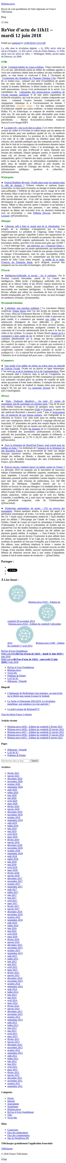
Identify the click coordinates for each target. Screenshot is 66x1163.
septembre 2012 (15, 1053)
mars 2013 (12, 1036)
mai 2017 (11, 897)
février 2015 (13, 972)
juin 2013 (12, 1028)
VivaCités (12, 673)
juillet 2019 (12, 825)
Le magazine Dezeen (39, 388)
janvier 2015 (13, 975)
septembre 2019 (15, 820)
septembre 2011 (15, 1086)
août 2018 (12, 856)
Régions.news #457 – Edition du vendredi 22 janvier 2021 (35, 732)
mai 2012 (11, 1064)
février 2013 (13, 1039)
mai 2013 (11, 1031)
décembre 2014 (14, 978)
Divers (10, 1098)
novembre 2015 (15, 947)
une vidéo (50, 319)
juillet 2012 (12, 1058)
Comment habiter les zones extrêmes (26, 67)
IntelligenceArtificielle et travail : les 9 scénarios (30, 275)
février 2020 (13, 806)
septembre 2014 (15, 986)
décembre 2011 (14, 1078)
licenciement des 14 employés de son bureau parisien (33, 413)
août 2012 (12, 1055)
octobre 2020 (13, 784)
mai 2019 (11, 831)
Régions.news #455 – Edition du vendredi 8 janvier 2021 (35, 737)
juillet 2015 (12, 958)
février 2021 (13, 773)
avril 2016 (12, 934)
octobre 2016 (13, 917)
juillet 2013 (12, 1025)
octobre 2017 (13, 884)
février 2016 (13, 939)
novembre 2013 (15, 1014)
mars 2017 (12, 903)
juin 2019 (12, 828)
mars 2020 (12, 803)
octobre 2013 (13, 1017)
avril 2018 (12, 867)
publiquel (16, 43)
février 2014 (13, 1006)
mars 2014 (12, 1003)
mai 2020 (11, 798)
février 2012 (13, 1072)
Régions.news (8, 3)
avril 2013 (12, 1033)
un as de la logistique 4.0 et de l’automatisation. (35, 371)
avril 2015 (12, 967)
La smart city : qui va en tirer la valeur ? (23, 127)
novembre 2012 (15, 1047)
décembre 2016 (14, 911)
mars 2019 (12, 837)
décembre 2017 (14, 878)
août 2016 (12, 922)
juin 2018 (12, 861)
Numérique (12, 1106)
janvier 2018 (13, 875)
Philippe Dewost (41, 213)
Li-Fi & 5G (12, 678)
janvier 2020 (13, 809)
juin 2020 (12, 795)
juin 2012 (12, 1061)
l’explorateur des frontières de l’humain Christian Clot (29, 78)
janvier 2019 (13, 842)
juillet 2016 (12, 925)
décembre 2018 (14, 845)
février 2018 (13, 873)
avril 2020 (12, 801)
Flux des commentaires (18, 1135)
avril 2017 (12, 900)
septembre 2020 (15, 787)
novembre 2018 (15, 848)
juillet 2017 (12, 892)
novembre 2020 (15, 781)
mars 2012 (12, 1069)
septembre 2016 (15, 920)
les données (34, 429)
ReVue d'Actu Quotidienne (14, 651)
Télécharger (7, 1148)
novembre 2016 (15, 914)
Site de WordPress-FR (18, 1138)
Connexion (12, 1130)
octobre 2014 (13, 983)
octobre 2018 (13, 850)
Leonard (5, 215)
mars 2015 (12, 970)
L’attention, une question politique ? (23, 308)
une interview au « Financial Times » (45, 245)
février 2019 (13, 839)
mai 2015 (11, 964)
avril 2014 (12, 1000)
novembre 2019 (15, 814)
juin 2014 (12, 994)
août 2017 (12, 889)
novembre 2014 (15, 981)
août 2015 (12, 956)
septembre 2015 (15, 953)
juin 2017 (12, 895)
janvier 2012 (13, 1075)
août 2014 (12, 989)
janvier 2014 (13, 1008)
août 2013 (12, 1022)
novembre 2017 (15, 881)
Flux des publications (17, 1132)
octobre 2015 (13, 950)
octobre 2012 (13, 1050)
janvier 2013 (13, 1042)
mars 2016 (12, 936)
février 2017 (13, 906)
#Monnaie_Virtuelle (17, 681)
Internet (11, 1101)
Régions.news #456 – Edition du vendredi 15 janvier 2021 (35, 735)
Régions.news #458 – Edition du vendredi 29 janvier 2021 (35, 729)
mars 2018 (12, 870)
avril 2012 (12, 1067)
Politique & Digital (16, 675)
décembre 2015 (14, 945)
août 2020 (12, 789)
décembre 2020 (14, 778)
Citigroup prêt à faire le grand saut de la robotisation (32, 226)
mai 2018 (11, 864)
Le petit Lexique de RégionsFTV (23, 709)
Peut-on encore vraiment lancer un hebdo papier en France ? (35, 467)
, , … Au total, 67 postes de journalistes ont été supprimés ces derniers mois (33, 402)
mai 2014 (11, 997)
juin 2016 (12, 928)
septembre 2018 (15, 853)
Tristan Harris (19, 311)
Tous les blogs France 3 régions (16, 714)
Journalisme (13, 1103)
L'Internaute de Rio (34, 694)
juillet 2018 (12, 859)
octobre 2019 (13, 817)
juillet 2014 (12, 992)
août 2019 (12, 823)
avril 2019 (12, 834)
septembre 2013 (15, 1019)
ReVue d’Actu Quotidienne (20, 667)
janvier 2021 (13, 776)
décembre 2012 (14, 1044)
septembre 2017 (15, 886)
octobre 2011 (13, 1083)
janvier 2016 (13, 942)
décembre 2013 (14, 1011)
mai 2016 (11, 931)
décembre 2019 (14, 812)
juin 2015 (12, 961)
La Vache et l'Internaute (31, 702)
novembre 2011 (14, 1080)
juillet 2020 (12, 792)
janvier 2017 (13, 909)
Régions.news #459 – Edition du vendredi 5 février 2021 (34, 726)
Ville (9, 1115)
